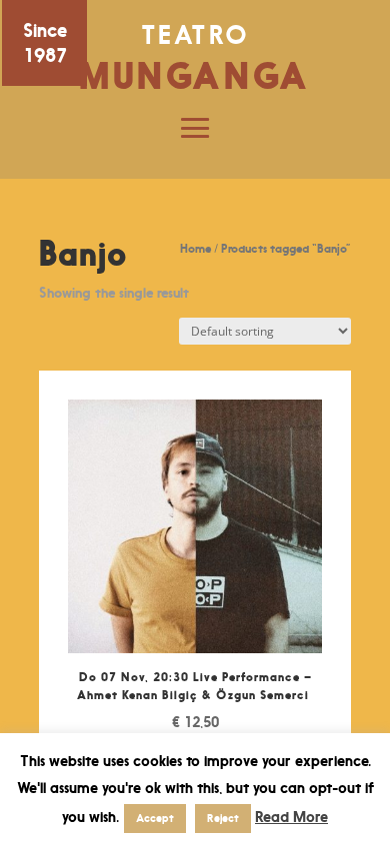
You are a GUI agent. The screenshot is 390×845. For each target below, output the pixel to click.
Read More (291, 816)
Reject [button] (223, 818)
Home (195, 248)
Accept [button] (155, 818)
